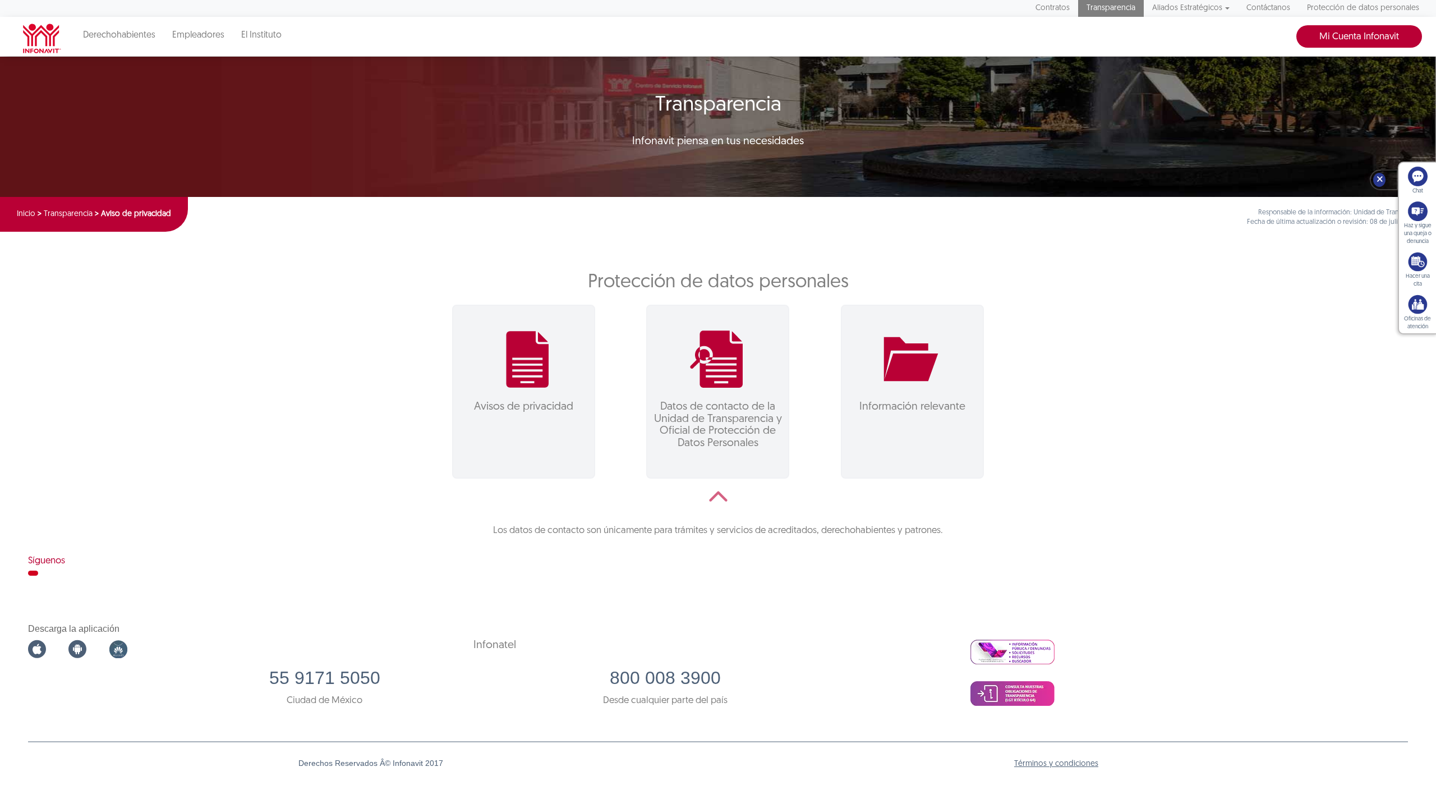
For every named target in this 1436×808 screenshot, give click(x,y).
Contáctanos (1268, 8)
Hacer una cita (1418, 280)
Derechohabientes (119, 35)
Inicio (26, 214)
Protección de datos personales (1363, 8)
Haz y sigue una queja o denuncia (1418, 233)
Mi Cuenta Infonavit (1359, 37)
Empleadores (198, 35)
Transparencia (1111, 8)
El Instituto (261, 35)
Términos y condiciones (1056, 764)
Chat (1417, 191)
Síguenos (46, 561)
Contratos (1052, 8)
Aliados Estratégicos (1187, 8)
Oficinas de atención (1417, 322)
